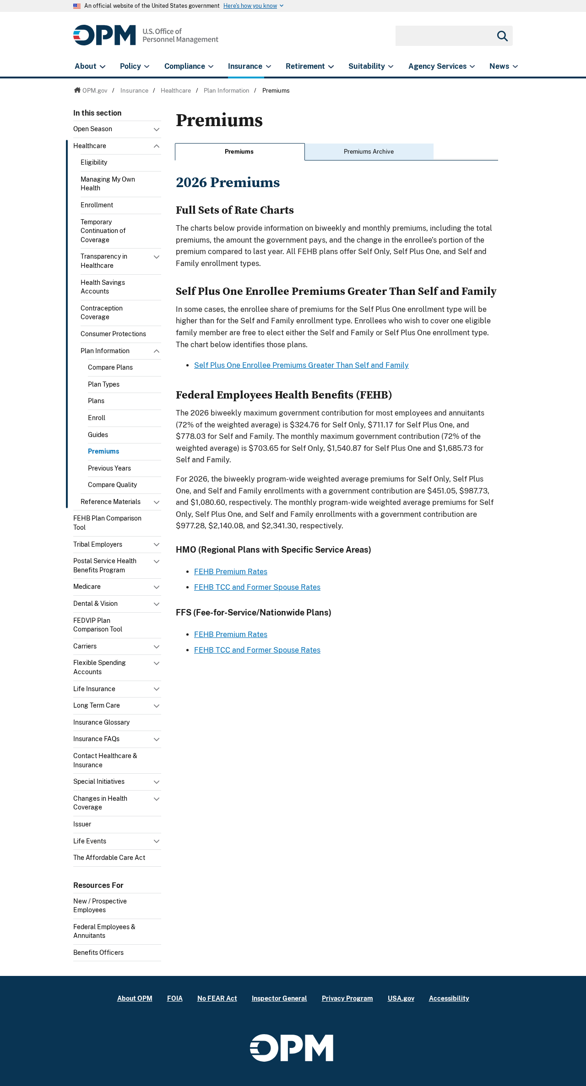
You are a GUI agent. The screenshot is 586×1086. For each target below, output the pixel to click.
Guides (98, 434)
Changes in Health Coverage (100, 803)
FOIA (175, 998)
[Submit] (502, 36)
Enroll (96, 417)
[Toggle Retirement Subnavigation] (330, 66)
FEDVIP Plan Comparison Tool (97, 625)
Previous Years (109, 468)
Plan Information (105, 351)
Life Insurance (94, 689)
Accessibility (449, 998)
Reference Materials (111, 501)
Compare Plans (110, 367)
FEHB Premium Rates (230, 571)
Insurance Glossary (101, 722)
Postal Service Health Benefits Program (104, 565)
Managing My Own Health (108, 184)
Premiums (103, 451)
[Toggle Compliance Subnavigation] (210, 66)
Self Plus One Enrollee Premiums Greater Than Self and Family (301, 365)
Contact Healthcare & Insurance (105, 760)
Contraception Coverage (102, 313)
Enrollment (97, 205)
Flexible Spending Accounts (99, 667)
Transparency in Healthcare (104, 261)
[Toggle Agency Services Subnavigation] (472, 66)
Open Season (92, 129)
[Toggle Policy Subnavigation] (146, 66)
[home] (145, 40)
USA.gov (401, 998)
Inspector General (279, 998)
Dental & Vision (95, 603)
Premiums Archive (369, 151)
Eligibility (94, 162)
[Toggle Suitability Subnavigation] (390, 66)
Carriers (85, 646)
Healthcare (89, 146)
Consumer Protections (113, 334)
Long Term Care (96, 705)
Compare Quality (112, 484)
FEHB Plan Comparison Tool (107, 523)
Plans (96, 400)
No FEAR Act (217, 998)
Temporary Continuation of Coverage (103, 231)
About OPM (134, 998)
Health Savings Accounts (103, 287)
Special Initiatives (99, 781)
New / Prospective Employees (100, 906)
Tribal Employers (97, 544)
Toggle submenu (157, 131)
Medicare (87, 586)
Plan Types (103, 384)
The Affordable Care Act (109, 857)
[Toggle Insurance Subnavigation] (268, 66)
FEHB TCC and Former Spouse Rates (257, 587)
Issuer (82, 824)
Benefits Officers (98, 952)
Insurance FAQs (96, 738)
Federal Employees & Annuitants (104, 931)
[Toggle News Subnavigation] (515, 66)
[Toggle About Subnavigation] (102, 66)
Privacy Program (347, 998)
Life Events (89, 841)
